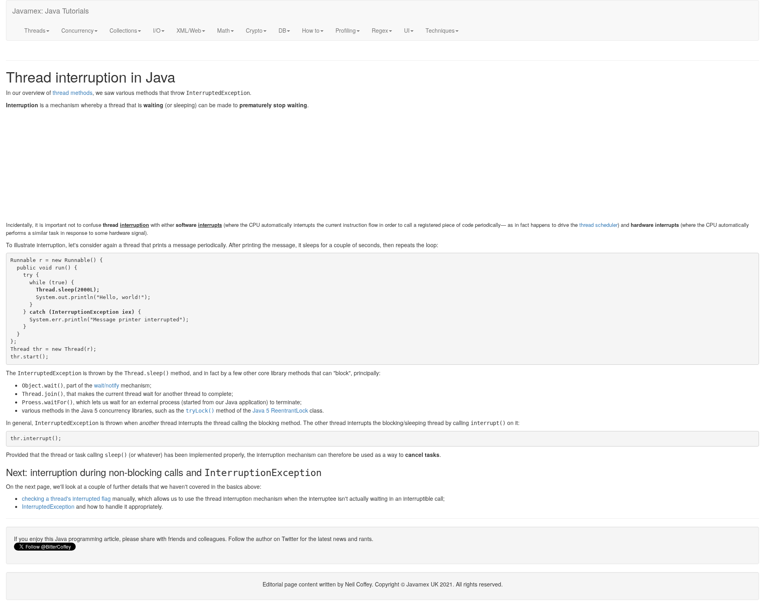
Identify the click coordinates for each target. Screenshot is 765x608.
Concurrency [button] (77, 30)
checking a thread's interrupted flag (66, 498)
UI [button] (407, 30)
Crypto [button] (254, 30)
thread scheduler (598, 224)
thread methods (72, 92)
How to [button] (311, 30)
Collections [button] (123, 30)
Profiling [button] (345, 30)
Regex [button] (380, 30)
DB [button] (282, 30)
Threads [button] (34, 30)
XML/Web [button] (189, 30)
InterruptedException (48, 506)
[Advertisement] (245, 164)
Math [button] (223, 30)
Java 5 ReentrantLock (280, 410)
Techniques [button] (440, 30)
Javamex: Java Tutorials (50, 10)
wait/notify (106, 385)
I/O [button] (157, 30)
